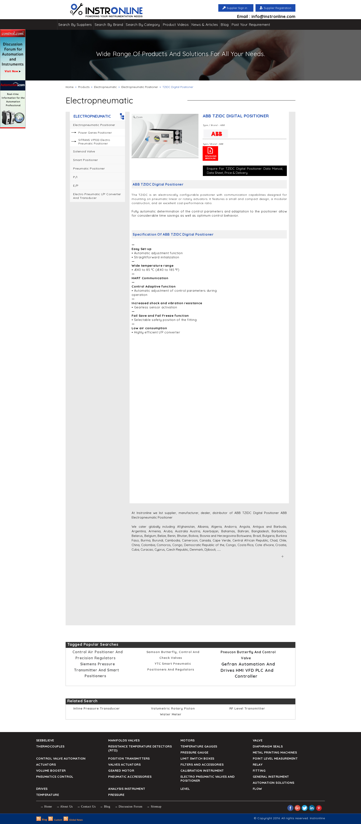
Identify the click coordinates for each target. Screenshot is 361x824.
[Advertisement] (97, 269)
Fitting (259, 770)
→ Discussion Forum (128, 806)
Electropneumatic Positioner (139, 87)
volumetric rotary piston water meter (173, 711)
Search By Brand (109, 24)
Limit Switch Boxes (197, 758)
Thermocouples (50, 746)
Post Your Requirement (250, 24)
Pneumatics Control (54, 777)
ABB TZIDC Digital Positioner (236, 115)
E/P (76, 185)
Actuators (46, 764)
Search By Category (143, 24)
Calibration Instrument (202, 770)
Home (70, 87)
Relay (258, 764)
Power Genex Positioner (95, 132)
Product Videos (176, 24)
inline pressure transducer (96, 708)
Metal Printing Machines (275, 752)
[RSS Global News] (73, 820)
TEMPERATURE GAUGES (198, 746)
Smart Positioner (85, 160)
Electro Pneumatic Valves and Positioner (207, 779)
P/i (75, 177)
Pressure (116, 795)
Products (83, 87)
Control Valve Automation (61, 758)
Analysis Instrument (126, 789)
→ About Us (64, 806)
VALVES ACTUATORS (124, 764)
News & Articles (204, 24)
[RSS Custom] (55, 820)
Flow (257, 789)
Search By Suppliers (75, 24)
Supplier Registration (277, 8)
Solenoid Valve (84, 151)
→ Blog (105, 806)
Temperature (47, 795)
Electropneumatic (105, 87)
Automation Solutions (273, 783)
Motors (187, 740)
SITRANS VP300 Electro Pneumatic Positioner (94, 141)
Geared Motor (121, 770)
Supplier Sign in (237, 8)
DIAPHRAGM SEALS (268, 746)
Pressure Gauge (194, 752)
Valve (258, 740)
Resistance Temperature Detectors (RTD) (140, 748)
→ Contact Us (86, 806)
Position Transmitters (129, 758)
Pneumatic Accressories (129, 777)
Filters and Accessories (202, 764)
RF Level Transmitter (247, 708)
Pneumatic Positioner (89, 168)
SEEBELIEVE (45, 740)
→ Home (46, 806)
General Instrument (271, 777)
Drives (42, 789)
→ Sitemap (154, 806)
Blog (225, 24)
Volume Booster (51, 770)
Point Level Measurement (275, 758)
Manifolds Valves (124, 740)
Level (185, 789)
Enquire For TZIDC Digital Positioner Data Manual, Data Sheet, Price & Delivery (245, 171)
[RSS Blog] (41, 820)
